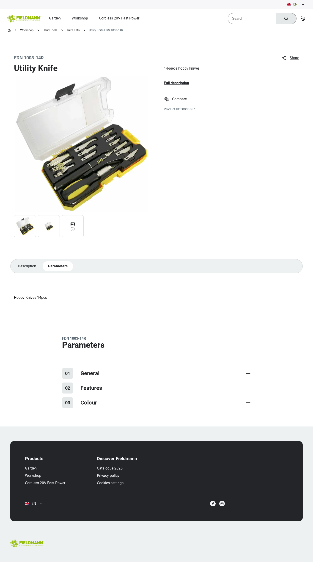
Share (294, 58)
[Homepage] (9, 30)
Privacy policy (108, 475)
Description (27, 266)
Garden (31, 468)
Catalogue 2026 (110, 468)
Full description (176, 83)
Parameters (58, 266)
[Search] (286, 18)
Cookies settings (110, 483)
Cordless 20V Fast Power (45, 483)
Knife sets (73, 30)
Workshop (26, 30)
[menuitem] (55, 18)
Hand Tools (50, 30)
